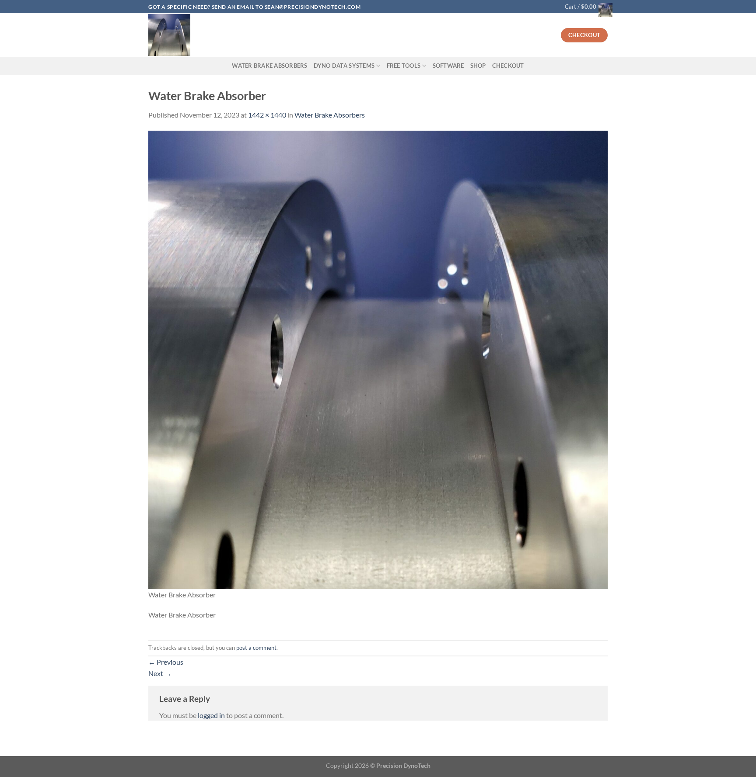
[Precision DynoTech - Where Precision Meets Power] (257, 35)
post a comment (256, 647)
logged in (211, 715)
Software (448, 65)
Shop (478, 65)
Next (160, 673)
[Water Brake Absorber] (378, 359)
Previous (165, 662)
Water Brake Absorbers (269, 65)
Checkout (508, 65)
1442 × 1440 (267, 115)
